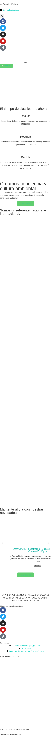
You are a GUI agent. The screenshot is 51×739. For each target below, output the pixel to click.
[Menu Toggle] (25, 62)
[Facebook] (3, 21)
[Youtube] (3, 41)
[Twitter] (3, 28)
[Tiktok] (3, 48)
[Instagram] (3, 35)
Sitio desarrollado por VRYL (12, 734)
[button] (2, 16)
